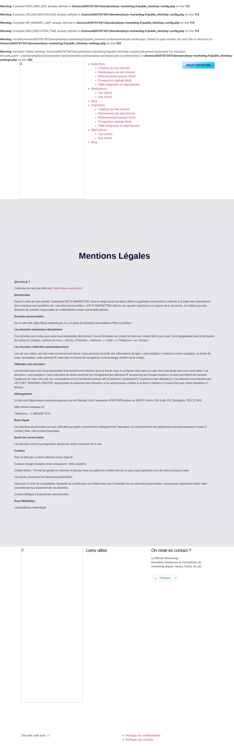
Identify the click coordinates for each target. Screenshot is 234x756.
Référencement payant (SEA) (117, 76)
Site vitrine (105, 97)
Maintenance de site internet (116, 72)
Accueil (92, 560)
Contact (93, 568)
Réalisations (99, 88)
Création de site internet (114, 68)
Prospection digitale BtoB (114, 80)
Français (164, 578)
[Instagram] (34, 724)
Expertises (98, 64)
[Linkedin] (25, 724)
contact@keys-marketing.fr (39, 712)
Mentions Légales (99, 576)
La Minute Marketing (101, 572)
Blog (94, 101)
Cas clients (105, 92)
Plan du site (95, 580)
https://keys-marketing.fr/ (68, 288)
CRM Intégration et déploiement (119, 84)
